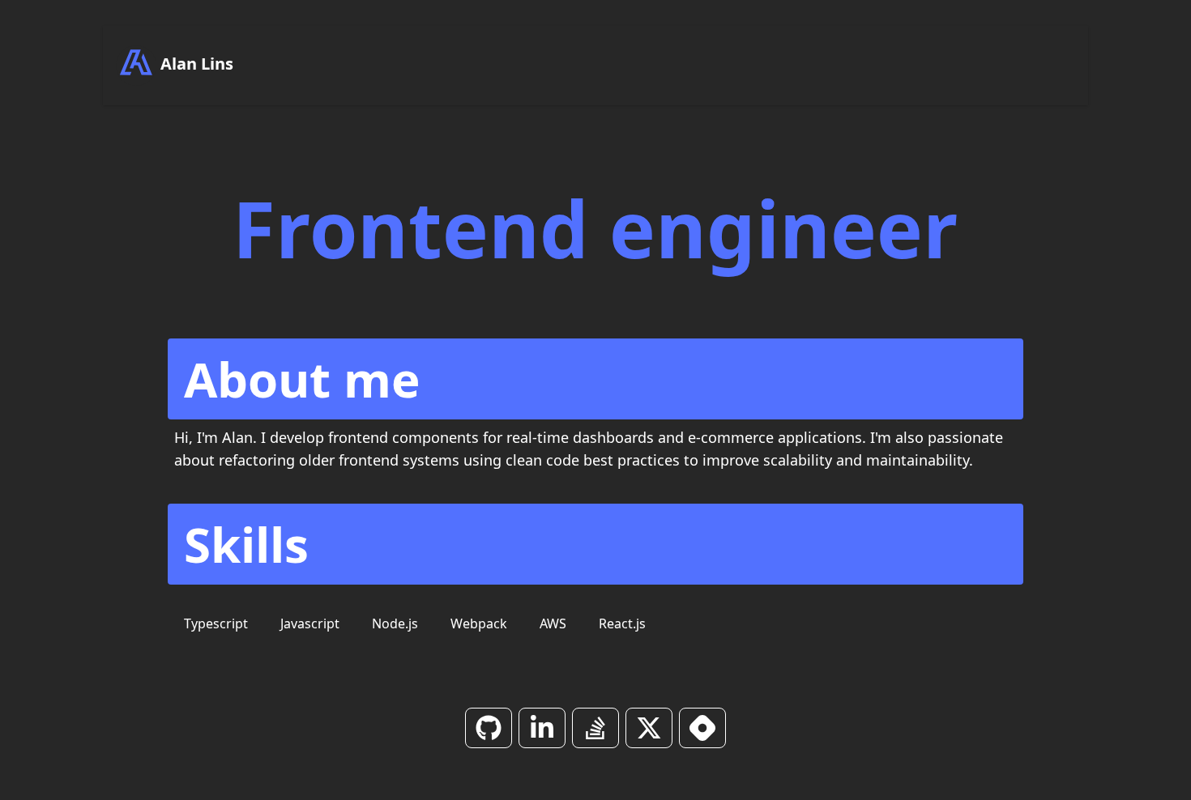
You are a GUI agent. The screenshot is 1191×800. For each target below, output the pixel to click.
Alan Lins (194, 63)
